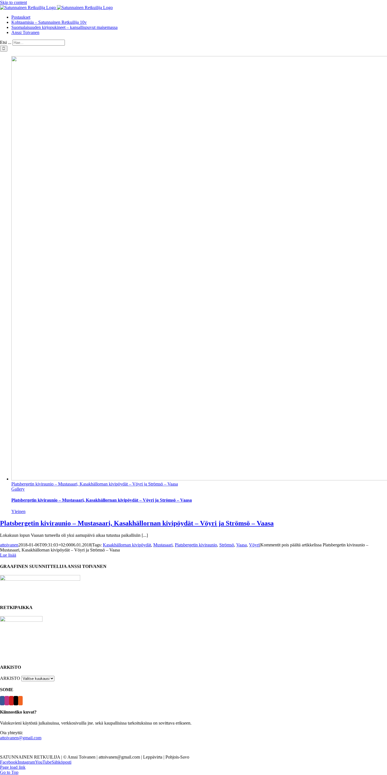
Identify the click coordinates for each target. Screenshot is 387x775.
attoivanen (9, 544)
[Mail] (16, 700)
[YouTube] (11, 700)
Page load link (12, 767)
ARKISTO (10, 678)
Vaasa (241, 544)
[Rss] (20, 700)
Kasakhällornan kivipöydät (127, 544)
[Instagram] (7, 700)
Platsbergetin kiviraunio (196, 544)
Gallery (18, 489)
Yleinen (18, 511)
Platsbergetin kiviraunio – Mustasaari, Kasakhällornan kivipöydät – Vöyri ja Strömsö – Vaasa (94, 484)
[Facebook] (2, 700)
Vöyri (254, 544)
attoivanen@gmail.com (20, 737)
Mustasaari (163, 544)
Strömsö (226, 544)
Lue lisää (8, 555)
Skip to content (13, 2)
